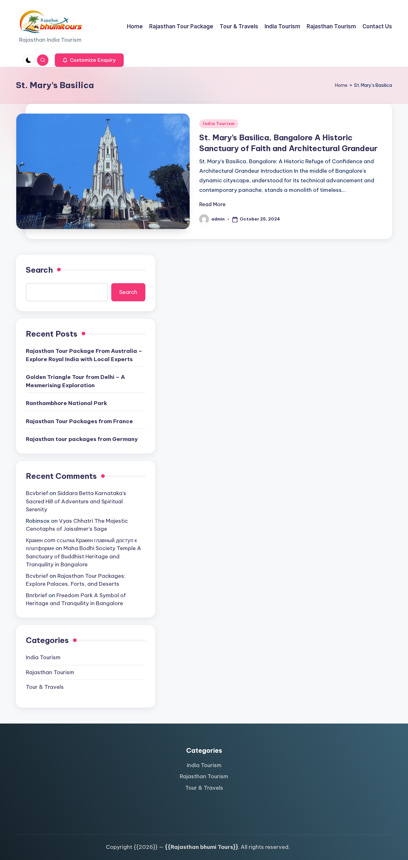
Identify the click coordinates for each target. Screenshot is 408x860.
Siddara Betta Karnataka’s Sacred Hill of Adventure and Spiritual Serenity (76, 501)
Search (39, 270)
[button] (89, 60)
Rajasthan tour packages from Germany (82, 439)
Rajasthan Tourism (50, 672)
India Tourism (219, 123)
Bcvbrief (37, 493)
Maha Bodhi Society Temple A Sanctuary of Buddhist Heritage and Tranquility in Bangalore (83, 556)
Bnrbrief (36, 595)
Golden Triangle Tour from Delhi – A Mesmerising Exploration (75, 381)
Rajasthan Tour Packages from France (79, 421)
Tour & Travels (45, 686)
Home (341, 85)
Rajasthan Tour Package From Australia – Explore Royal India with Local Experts (84, 355)
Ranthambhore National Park (66, 403)
